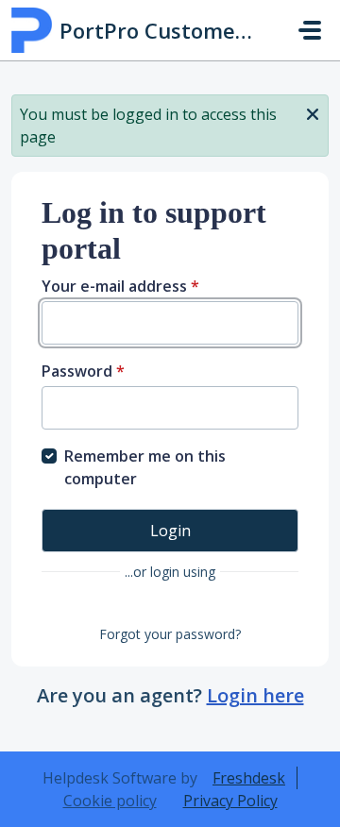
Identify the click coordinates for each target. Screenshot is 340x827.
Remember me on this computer (145, 467)
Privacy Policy (230, 800)
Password (83, 371)
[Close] (313, 112)
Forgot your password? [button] (170, 634)
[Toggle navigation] (310, 30)
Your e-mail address (120, 286)
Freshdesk (248, 778)
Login (170, 530)
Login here (255, 695)
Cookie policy (110, 800)
